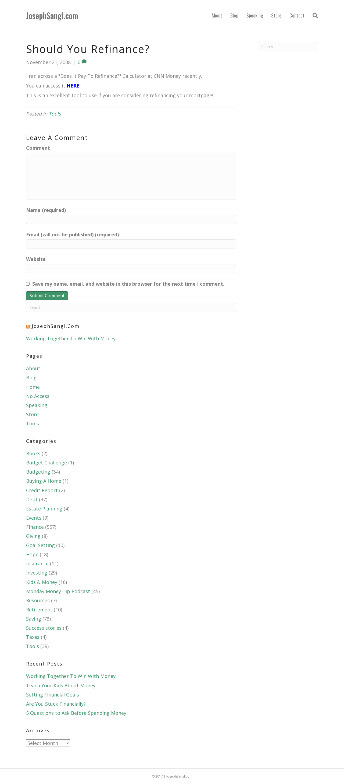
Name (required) (46, 210)
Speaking (254, 15)
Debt (32, 499)
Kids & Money (41, 582)
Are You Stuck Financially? (56, 704)
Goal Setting (40, 545)
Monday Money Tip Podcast (58, 591)
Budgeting (38, 471)
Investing (36, 572)
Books (33, 453)
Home (33, 387)
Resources (38, 600)
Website (36, 259)
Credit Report (42, 490)
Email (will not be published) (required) (72, 234)
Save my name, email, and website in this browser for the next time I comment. (128, 284)
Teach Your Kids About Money (60, 685)
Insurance (37, 563)
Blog (234, 15)
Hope (32, 554)
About (217, 15)
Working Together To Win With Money (71, 338)
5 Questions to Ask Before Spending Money (76, 713)
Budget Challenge (46, 462)
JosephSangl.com (56, 326)
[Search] (313, 15)
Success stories (44, 628)
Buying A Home (43, 481)
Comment (38, 148)
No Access (37, 396)
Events (33, 517)
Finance (35, 527)
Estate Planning (44, 508)
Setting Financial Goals (52, 694)
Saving (33, 618)
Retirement (39, 609)
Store (276, 15)
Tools (55, 113)
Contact (296, 15)
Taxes (33, 637)
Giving (33, 536)
